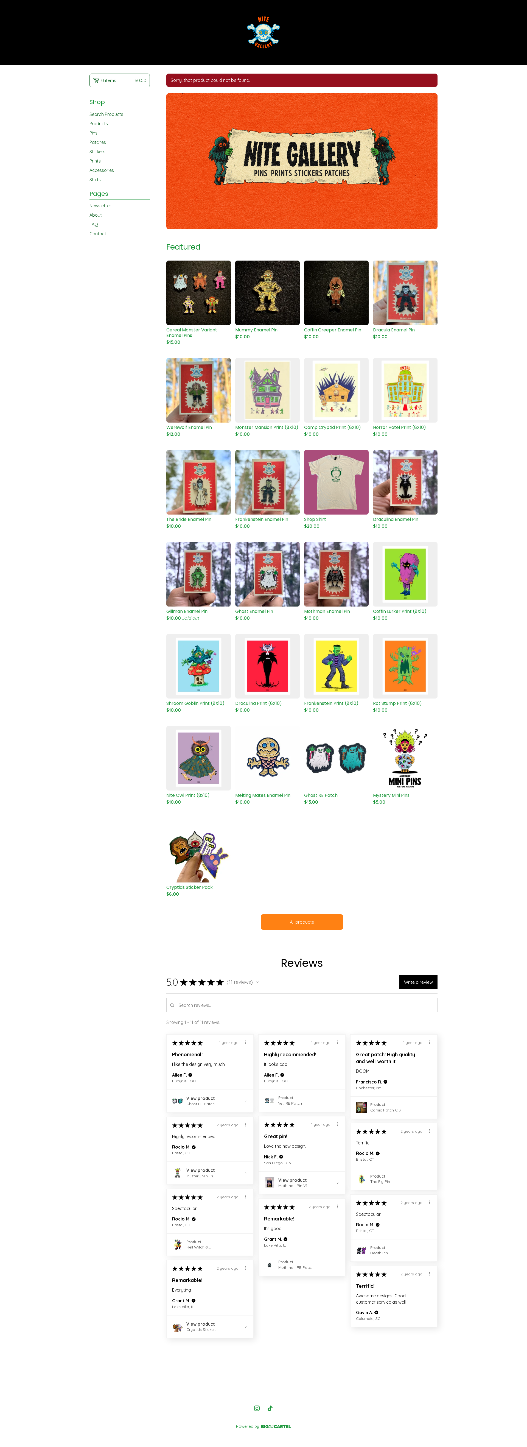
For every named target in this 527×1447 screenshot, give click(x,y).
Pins (93, 133)
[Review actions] (246, 1042)
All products (302, 922)
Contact (97, 233)
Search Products (106, 114)
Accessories (101, 170)
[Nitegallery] (263, 32)
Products (98, 123)
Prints (95, 161)
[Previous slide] (174, 161)
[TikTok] (270, 1408)
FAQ (93, 224)
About (95, 215)
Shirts (95, 179)
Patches (97, 142)
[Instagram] (256, 1408)
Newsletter (100, 205)
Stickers (97, 151)
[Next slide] (429, 161)
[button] (257, 982)
